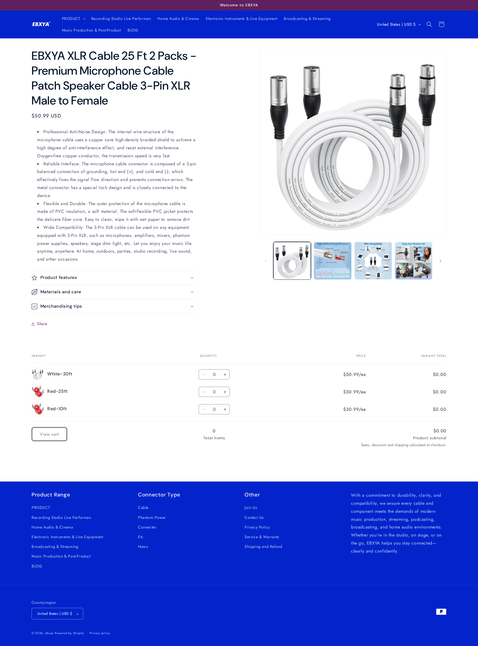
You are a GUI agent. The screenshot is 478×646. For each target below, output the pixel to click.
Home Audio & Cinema (52, 527)
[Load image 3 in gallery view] (373, 260)
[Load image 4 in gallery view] (413, 260)
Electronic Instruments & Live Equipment (67, 536)
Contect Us (254, 517)
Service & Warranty (262, 536)
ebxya (49, 633)
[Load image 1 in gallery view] (292, 260)
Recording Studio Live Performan (61, 517)
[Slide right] (440, 261)
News (143, 546)
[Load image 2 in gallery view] (332, 260)
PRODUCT (41, 507)
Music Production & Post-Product (61, 556)
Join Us (251, 507)
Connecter (147, 527)
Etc (141, 536)
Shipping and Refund (263, 546)
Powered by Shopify (69, 633)
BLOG (37, 566)
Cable (143, 507)
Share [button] (42, 323)
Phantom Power (152, 517)
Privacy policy (100, 633)
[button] (73, 18)
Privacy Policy (257, 527)
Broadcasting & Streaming (55, 546)
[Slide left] (266, 261)
